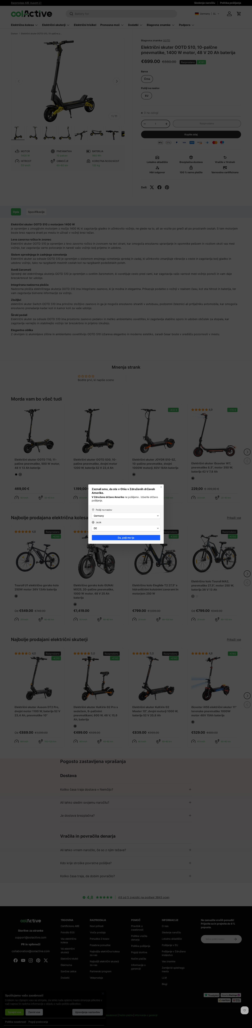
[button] (126, 516)
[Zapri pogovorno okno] (161, 487)
